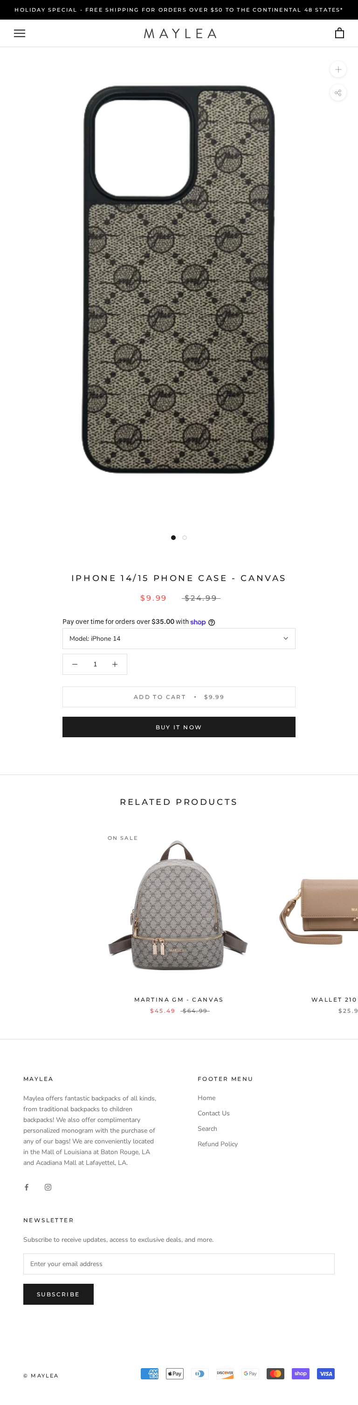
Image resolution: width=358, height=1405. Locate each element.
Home (206, 1098)
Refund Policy (218, 1144)
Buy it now (179, 727)
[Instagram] (48, 1187)
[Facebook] (26, 1187)
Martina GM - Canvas (179, 999)
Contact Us (214, 1113)
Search (207, 1128)
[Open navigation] (19, 33)
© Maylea (41, 1375)
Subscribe (58, 1294)
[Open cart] (339, 33)
